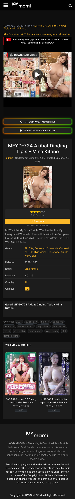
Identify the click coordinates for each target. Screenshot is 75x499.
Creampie (52, 248)
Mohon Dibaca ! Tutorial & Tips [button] (39, 130)
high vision (43, 326)
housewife (59, 326)
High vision (40, 251)
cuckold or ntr (25, 326)
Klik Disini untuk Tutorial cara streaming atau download (37, 34)
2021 (18, 321)
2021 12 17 (31, 321)
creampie (9, 326)
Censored (40, 248)
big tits (45, 321)
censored (58, 321)
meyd (7, 331)
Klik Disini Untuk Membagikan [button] (39, 121)
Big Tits (29, 248)
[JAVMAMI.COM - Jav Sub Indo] (21, 5)
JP (26, 282)
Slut (34, 255)
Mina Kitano (31, 268)
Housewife (54, 251)
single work (52, 331)
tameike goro (11, 335)
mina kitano (35, 331)
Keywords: (8, 321)
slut (64, 331)
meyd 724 (19, 331)
